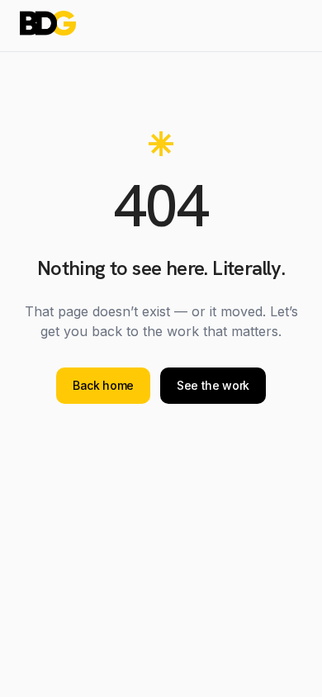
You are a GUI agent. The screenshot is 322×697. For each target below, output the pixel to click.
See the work (213, 385)
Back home (103, 385)
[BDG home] (48, 23)
